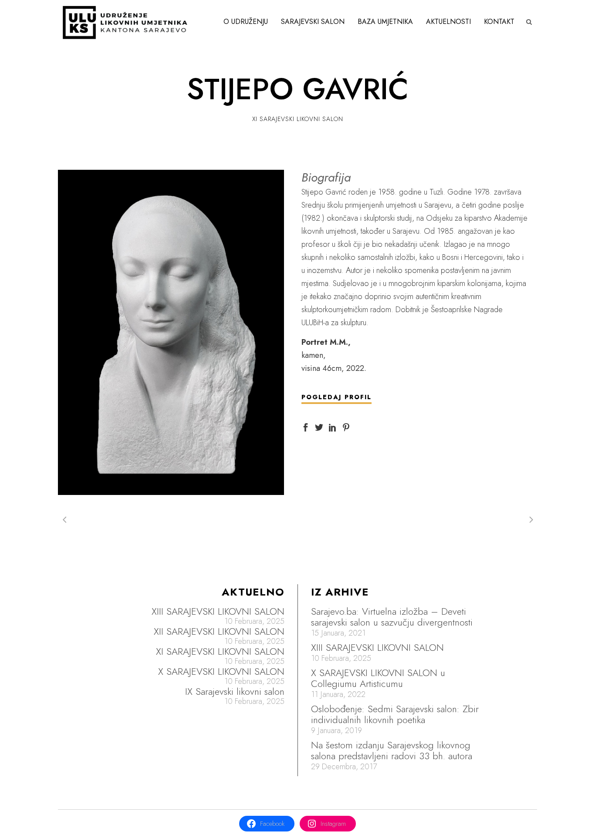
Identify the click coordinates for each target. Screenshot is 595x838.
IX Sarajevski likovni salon (234, 692)
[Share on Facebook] (305, 426)
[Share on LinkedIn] (332, 426)
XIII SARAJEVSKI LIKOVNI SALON (218, 611)
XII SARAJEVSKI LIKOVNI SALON (219, 631)
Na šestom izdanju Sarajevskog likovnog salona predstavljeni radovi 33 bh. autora (391, 750)
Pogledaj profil (336, 397)
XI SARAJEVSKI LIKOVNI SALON (220, 651)
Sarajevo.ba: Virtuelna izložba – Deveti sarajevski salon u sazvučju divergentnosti (392, 616)
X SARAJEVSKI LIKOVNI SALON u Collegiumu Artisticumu (378, 678)
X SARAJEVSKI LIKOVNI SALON (221, 671)
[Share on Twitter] (319, 426)
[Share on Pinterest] (346, 426)
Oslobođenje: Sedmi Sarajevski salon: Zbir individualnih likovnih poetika (395, 714)
